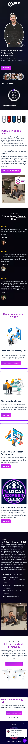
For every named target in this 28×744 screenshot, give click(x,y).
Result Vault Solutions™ (13, 723)
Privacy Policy (21, 723)
